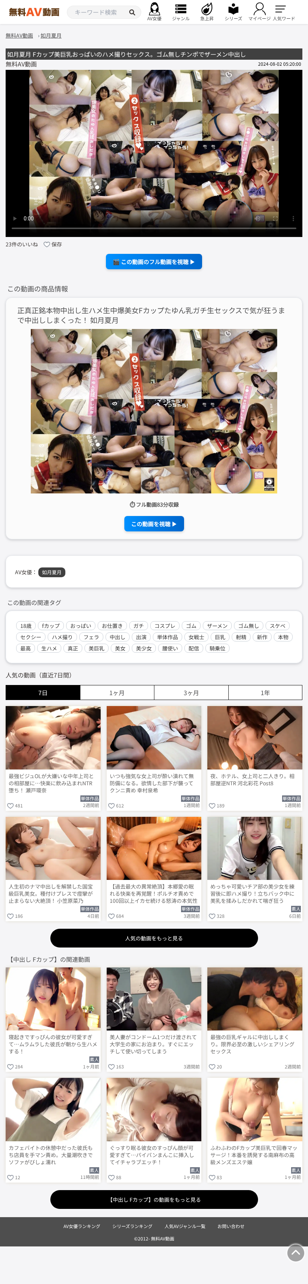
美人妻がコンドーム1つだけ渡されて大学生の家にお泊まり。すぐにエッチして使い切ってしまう (153, 1044)
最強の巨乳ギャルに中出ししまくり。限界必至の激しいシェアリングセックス (252, 1044)
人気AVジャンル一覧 (185, 1226)
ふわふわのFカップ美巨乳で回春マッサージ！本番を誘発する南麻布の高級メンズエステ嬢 (253, 1155)
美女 (120, 648)
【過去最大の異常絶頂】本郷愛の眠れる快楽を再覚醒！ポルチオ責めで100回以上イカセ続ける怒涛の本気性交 (154, 894)
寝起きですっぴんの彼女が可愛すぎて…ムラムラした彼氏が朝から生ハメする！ (53, 1044)
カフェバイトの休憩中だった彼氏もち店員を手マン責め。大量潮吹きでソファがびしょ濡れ (51, 1155)
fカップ (51, 625)
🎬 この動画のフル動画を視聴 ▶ (154, 262)
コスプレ (164, 625)
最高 (25, 648)
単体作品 (167, 637)
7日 (43, 692)
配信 (194, 648)
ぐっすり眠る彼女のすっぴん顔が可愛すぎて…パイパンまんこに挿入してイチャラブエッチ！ (152, 1155)
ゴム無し (248, 625)
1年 (265, 692)
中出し (117, 637)
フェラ (91, 637)
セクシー (30, 637)
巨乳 (220, 637)
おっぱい (80, 625)
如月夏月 (52, 572)
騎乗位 (217, 648)
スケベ (277, 625)
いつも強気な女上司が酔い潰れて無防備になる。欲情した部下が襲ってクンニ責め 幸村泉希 (152, 783)
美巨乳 (96, 648)
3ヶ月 (191, 692)
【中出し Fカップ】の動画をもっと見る (154, 1199)
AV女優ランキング (81, 1226)
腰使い (170, 648)
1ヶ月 (117, 692)
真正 (73, 648)
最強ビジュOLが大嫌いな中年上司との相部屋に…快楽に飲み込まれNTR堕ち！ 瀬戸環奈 (51, 783)
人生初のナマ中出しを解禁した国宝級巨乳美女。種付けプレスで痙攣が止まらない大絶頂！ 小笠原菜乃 (51, 893)
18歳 (26, 625)
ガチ (138, 625)
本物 (283, 637)
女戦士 (196, 637)
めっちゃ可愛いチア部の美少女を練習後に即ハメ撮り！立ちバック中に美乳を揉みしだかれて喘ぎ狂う (252, 893)
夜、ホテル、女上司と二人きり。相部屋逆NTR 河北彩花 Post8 (252, 780)
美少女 (144, 648)
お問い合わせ (231, 1226)
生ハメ (49, 648)
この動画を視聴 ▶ (154, 524)
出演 (141, 637)
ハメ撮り (62, 637)
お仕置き (112, 625)
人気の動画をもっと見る (154, 938)
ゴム (191, 625)
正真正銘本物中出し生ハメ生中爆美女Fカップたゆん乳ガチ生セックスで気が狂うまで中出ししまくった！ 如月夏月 (151, 315)
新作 (262, 637)
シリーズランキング (132, 1226)
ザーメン (217, 625)
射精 (241, 637)
